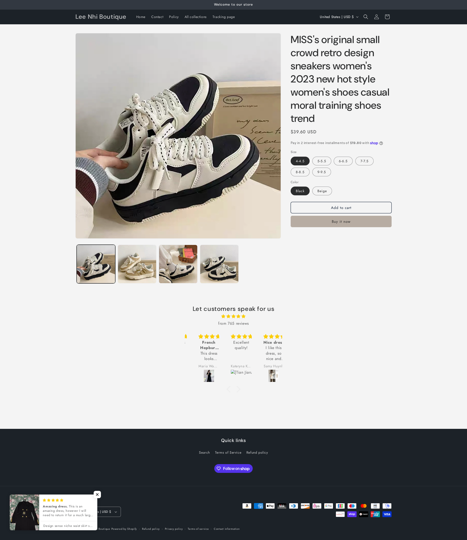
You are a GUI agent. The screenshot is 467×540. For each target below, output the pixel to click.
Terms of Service (228, 452)
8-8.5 (300, 172)
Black (300, 191)
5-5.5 (321, 161)
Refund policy (257, 452)
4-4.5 (300, 161)
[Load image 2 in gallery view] (137, 264)
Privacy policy (174, 529)
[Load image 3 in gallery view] (178, 264)
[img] (233, 316)
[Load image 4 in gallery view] (219, 264)
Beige (322, 191)
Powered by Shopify (124, 529)
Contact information (227, 529)
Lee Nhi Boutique (98, 529)
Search (204, 452)
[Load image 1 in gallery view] (96, 264)
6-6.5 (343, 161)
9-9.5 (321, 172)
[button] (365, 16)
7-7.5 (364, 161)
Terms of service (198, 529)
